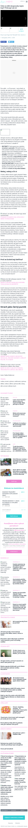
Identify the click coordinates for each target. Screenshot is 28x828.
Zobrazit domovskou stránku (14, 817)
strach (7, 381)
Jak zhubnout (5, 810)
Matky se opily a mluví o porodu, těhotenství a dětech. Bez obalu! (12, 369)
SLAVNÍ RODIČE (5, 674)
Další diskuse (14, 516)
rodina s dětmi (9, 384)
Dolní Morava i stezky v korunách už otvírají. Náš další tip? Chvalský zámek (20, 461)
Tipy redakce (5, 456)
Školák (15, 397)
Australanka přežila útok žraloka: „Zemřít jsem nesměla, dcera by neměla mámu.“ (19, 581)
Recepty (22, 810)
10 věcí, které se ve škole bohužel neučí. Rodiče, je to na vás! (19, 652)
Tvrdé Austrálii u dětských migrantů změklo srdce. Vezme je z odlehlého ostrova (20, 449)
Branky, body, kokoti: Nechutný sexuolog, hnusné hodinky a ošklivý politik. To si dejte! (13, 358)
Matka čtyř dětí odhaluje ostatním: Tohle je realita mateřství (13, 283)
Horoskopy (13, 810)
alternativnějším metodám (17, 544)
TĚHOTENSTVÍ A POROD (8, 617)
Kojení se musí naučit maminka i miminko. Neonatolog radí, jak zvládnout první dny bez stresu (19, 607)
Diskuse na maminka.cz (14, 488)
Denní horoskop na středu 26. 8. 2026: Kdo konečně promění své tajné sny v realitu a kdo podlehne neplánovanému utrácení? (6, 776)
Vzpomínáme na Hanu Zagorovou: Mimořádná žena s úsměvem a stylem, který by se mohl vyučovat (20, 771)
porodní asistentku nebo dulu (15, 547)
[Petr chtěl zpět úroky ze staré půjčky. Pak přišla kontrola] (21, 784)
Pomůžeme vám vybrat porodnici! (14, 524)
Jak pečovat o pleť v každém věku (19, 733)
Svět (14, 444)
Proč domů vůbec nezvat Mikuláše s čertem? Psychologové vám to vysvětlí (20, 435)
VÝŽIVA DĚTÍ (4, 703)
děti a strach (4, 386)
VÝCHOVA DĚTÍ (5, 646)
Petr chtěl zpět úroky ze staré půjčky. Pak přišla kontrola (21, 788)
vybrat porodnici (19, 530)
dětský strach (12, 386)
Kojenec (15, 411)
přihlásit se (22, 1)
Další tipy (14, 481)
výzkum (11, 381)
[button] (26, 1)
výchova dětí (17, 384)
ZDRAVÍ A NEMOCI (6, 729)
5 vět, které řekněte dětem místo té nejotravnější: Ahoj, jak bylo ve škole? (19, 402)
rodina (2, 381)
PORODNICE (14, 551)
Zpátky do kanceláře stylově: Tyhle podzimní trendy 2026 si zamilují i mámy (19, 595)
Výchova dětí (17, 421)
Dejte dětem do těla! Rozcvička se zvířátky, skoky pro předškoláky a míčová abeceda (20, 472)
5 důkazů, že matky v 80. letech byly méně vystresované (12, 218)
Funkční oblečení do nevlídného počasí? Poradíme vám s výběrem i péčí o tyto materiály (19, 567)
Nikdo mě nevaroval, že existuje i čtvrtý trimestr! (19, 414)
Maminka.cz (5, 558)
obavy (23, 384)
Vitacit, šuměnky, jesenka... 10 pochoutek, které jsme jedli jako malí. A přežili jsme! (20, 710)
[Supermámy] (7, 3)
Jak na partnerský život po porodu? (20, 622)
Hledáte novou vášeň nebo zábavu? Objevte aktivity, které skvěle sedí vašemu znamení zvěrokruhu (7, 801)
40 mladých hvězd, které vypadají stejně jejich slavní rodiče (19, 679)
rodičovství (17, 381)
